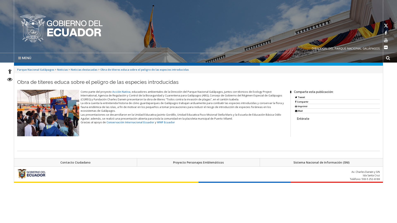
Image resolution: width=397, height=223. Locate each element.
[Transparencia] (9, 80)
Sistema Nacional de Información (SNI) (321, 162)
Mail (300, 110)
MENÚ (26, 57)
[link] (121, 91)
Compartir (302, 100)
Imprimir (302, 105)
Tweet (301, 96)
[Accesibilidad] (10, 72)
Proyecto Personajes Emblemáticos (198, 162)
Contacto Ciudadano (75, 162)
